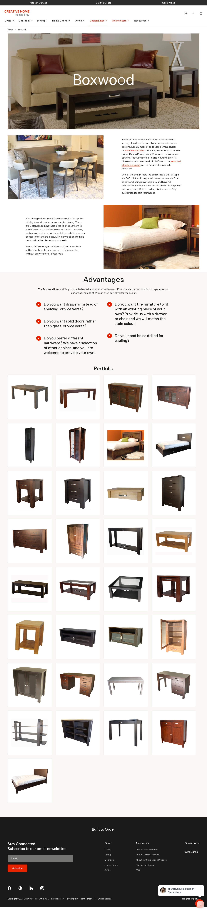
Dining (108, 849)
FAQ (138, 870)
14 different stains (134, 150)
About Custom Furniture (147, 854)
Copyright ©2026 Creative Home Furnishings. (28, 899)
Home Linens (111, 865)
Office (108, 870)
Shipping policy (104, 899)
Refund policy (57, 899)
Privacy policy (72, 899)
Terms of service (88, 899)
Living (108, 854)
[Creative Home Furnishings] (17, 13)
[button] (8, 20)
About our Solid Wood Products (151, 859)
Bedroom (110, 859)
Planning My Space (145, 865)
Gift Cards (191, 851)
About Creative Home (147, 849)
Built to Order (103, 829)
